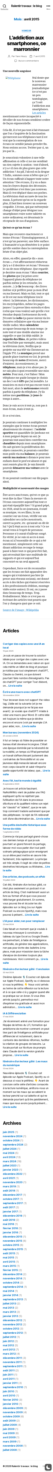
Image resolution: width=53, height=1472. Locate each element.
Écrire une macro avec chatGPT (22, 691)
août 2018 (9, 1190)
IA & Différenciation (14, 1013)
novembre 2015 (12, 1240)
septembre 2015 (13, 1249)
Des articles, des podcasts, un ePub (24, 876)
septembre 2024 (13, 1144)
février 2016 (10, 1228)
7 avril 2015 (39, 56)
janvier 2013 (10, 1316)
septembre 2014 (13, 1286)
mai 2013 (8, 1307)
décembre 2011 (12, 1357)
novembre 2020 (13, 1182)
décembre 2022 (12, 1173)
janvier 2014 (10, 1295)
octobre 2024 (11, 1140)
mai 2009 (9, 1433)
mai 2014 (8, 1291)
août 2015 (9, 1253)
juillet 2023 (10, 1165)
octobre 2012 (11, 1328)
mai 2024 (8, 1153)
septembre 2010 (13, 1387)
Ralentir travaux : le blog (26, 5)
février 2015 (10, 1270)
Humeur (26, 30)
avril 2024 (9, 1157)
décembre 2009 (13, 1408)
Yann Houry (21, 56)
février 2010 (10, 1399)
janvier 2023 (10, 1169)
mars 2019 (9, 1186)
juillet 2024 (10, 1148)
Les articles (39, 112)
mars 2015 (9, 1265)
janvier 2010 (10, 1403)
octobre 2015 (11, 1245)
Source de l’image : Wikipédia (21, 610)
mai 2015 (8, 1257)
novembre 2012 (12, 1324)
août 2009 (9, 1420)
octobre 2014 (11, 1282)
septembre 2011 (13, 1366)
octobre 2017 (11, 1199)
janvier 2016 (10, 1232)
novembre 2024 (12, 1136)
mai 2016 (8, 1224)
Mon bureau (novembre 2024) (21, 732)
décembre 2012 (12, 1320)
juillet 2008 (10, 1449)
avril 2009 (9, 1437)
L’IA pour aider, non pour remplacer (24, 921)
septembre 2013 (13, 1299)
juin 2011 (8, 1374)
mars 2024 (9, 1161)
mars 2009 (10, 1441)
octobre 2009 (11, 1416)
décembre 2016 (12, 1215)
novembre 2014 (12, 1278)
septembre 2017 (13, 1203)
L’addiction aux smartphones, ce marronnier (26, 43)
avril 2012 (9, 1349)
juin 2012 (8, 1341)
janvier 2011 (10, 1383)
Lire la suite (15, 685)
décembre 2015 (12, 1236)
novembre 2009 (13, 1412)
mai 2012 (8, 1345)
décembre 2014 (12, 1274)
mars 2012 (9, 1353)
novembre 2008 (13, 1445)
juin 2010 (8, 1391)
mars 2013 (9, 1311)
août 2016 (9, 1219)
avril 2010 (9, 1395)
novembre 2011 (12, 1362)
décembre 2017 (12, 1194)
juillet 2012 (9, 1337)
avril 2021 (9, 1178)
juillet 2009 (10, 1424)
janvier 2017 (10, 1211)
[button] (48, 1467)
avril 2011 (9, 1378)
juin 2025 (8, 1132)
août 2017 (9, 1207)
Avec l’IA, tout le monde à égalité (22, 780)
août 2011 (9, 1370)
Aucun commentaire (28, 60)
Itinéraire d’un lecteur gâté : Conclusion (26, 969)
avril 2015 (9, 1261)
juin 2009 (9, 1429)
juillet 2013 (9, 1303)
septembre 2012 (13, 1332)
